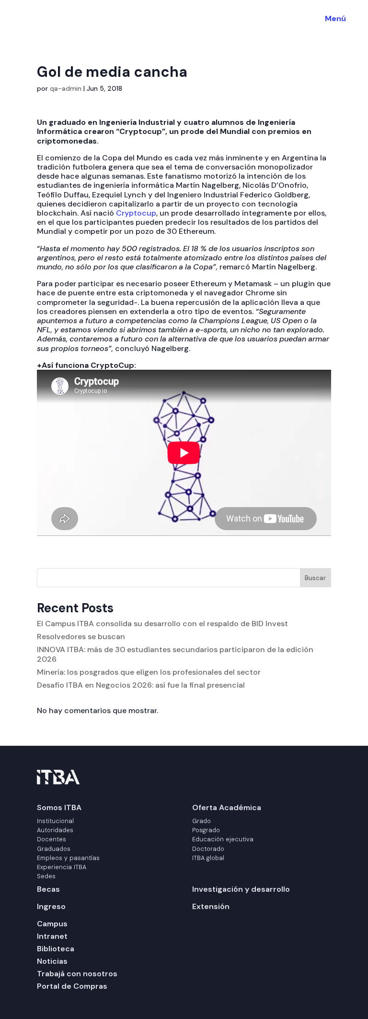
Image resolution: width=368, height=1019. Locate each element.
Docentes (51, 839)
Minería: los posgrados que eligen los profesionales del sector (149, 672)
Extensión (211, 906)
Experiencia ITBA (61, 867)
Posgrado (206, 830)
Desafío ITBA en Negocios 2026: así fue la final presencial (141, 685)
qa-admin (65, 88)
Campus (52, 924)
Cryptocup (135, 213)
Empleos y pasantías (68, 858)
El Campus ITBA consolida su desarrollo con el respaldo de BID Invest (162, 624)
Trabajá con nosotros (77, 974)
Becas (48, 889)
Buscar (315, 577)
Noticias (52, 961)
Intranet (52, 936)
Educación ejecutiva (222, 839)
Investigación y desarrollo (241, 889)
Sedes (46, 876)
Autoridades (55, 830)
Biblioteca (55, 949)
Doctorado (208, 849)
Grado (201, 821)
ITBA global (208, 858)
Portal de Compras (72, 986)
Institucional (55, 821)
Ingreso (51, 906)
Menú (335, 18)
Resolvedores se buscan (81, 636)
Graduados (53, 849)
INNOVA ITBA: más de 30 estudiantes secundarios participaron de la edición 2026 (175, 654)
